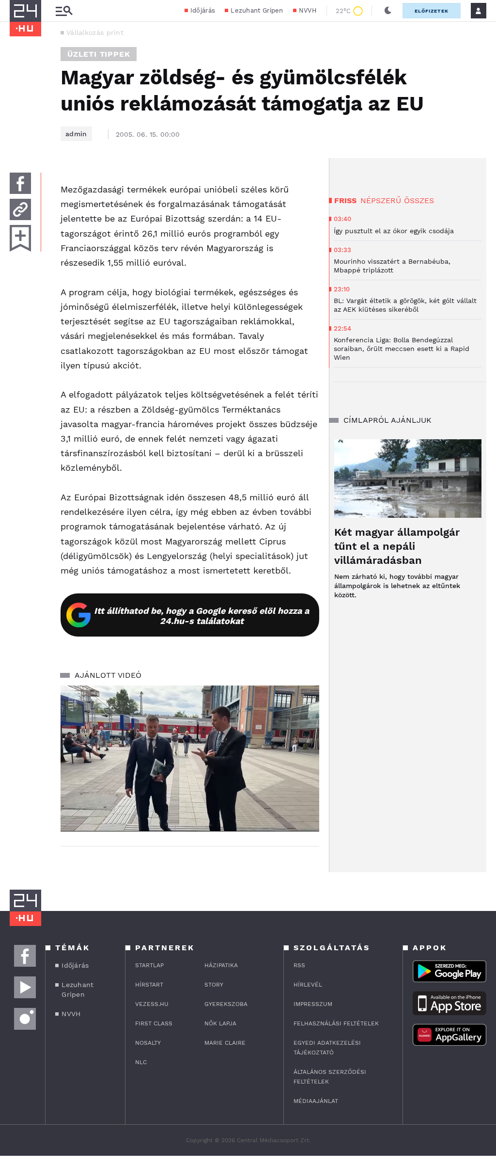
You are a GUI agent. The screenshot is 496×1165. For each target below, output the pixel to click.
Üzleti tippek (98, 54)
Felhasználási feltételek (336, 1023)
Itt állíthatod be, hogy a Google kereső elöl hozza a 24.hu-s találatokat (201, 616)
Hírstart (149, 984)
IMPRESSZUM (313, 1004)
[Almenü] (64, 11)
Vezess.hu (152, 1004)
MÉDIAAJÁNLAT (316, 1101)
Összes (419, 200)
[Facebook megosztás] (20, 183)
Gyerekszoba (226, 1004)
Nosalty (148, 1042)
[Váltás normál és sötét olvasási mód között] (388, 10)
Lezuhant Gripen (257, 10)
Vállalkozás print (95, 32)
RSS (299, 965)
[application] (190, 758)
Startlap (149, 965)
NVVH (308, 10)
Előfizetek (432, 11)
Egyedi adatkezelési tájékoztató (327, 1047)
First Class (153, 1023)
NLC (141, 1062)
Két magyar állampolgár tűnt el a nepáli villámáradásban (397, 546)
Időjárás (202, 10)
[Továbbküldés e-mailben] (20, 209)
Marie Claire (225, 1042)
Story (213, 984)
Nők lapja (220, 1023)
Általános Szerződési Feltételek (330, 1077)
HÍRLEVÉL (308, 984)
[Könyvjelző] (20, 238)
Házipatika (221, 965)
